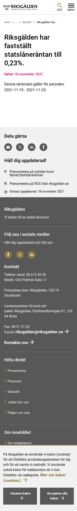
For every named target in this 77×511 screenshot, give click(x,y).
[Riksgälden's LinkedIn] (32, 254)
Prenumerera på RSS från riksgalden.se (39, 184)
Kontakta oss (16, 342)
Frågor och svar (19, 413)
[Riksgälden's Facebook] (8, 254)
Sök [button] (59, 9)
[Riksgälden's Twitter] (20, 254)
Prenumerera (17, 371)
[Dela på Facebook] (43, 147)
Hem (7, 22)
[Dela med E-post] (8, 147)
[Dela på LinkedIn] (32, 147)
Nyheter (27, 22)
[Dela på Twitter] (20, 147)
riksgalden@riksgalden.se (39, 331)
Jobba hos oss (18, 402)
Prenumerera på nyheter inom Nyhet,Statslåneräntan (32, 173)
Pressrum (14, 381)
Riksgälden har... (46, 22)
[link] (20, 7)
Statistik (14, 392)
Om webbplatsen (19, 443)
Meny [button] (71, 9)
